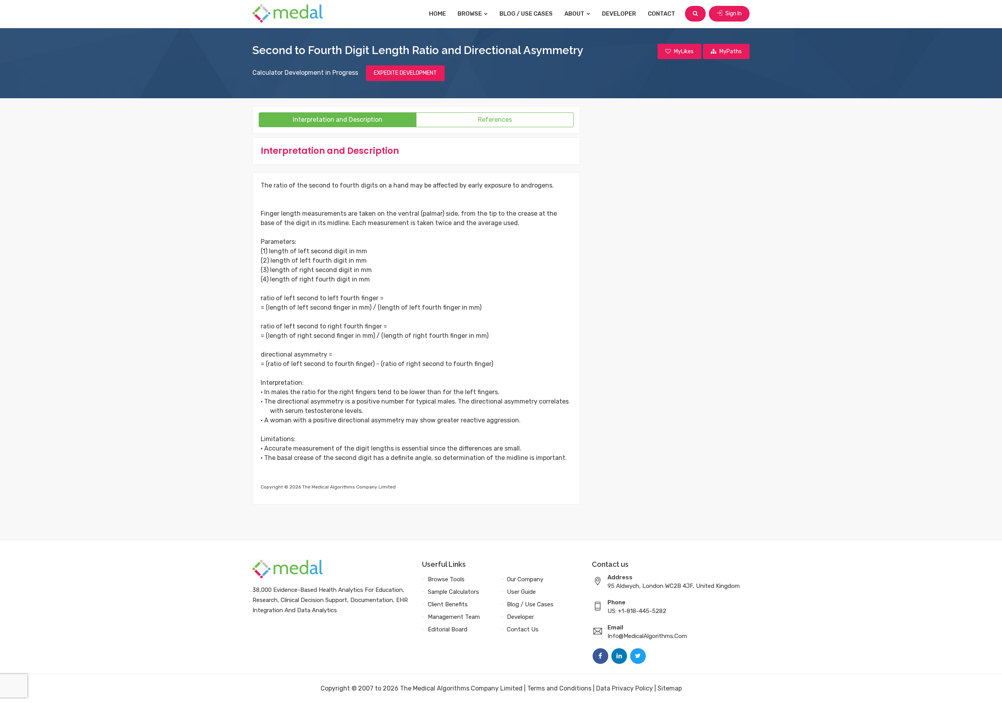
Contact (661, 13)
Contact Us (523, 629)
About (575, 13)
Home (437, 13)
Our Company (525, 579)
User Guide (521, 591)
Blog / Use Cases (526, 13)
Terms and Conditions (559, 688)
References (495, 119)
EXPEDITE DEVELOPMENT (405, 73)
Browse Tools (446, 579)
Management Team (454, 616)
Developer (619, 13)
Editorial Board (447, 629)
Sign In (733, 13)
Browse (470, 13)
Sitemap (670, 688)
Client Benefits (448, 604)
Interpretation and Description (337, 119)
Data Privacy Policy (624, 688)
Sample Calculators (453, 591)
